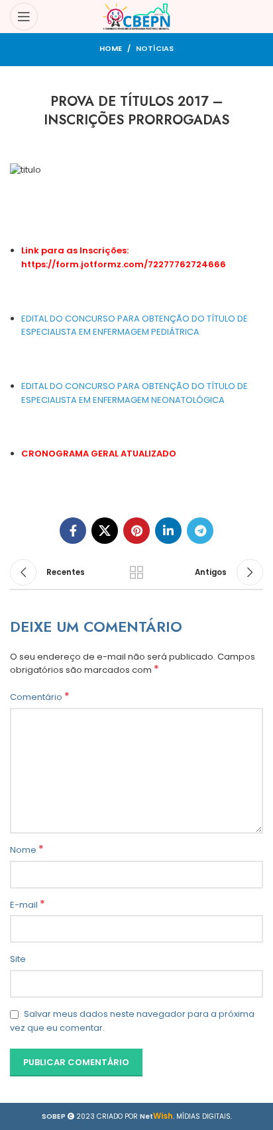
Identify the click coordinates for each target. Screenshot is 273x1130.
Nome (27, 850)
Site (18, 959)
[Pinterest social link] (136, 530)
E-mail (27, 905)
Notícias (155, 48)
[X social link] (104, 530)
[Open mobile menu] (23, 16)
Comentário (40, 697)
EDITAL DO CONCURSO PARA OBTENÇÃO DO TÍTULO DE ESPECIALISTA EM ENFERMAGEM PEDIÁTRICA (134, 325)
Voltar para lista (136, 572)
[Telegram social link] (200, 530)
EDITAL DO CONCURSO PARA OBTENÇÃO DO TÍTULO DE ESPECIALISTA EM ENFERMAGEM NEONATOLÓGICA (134, 393)
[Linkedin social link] (168, 530)
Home (110, 48)
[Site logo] (137, 16)
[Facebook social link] (73, 530)
